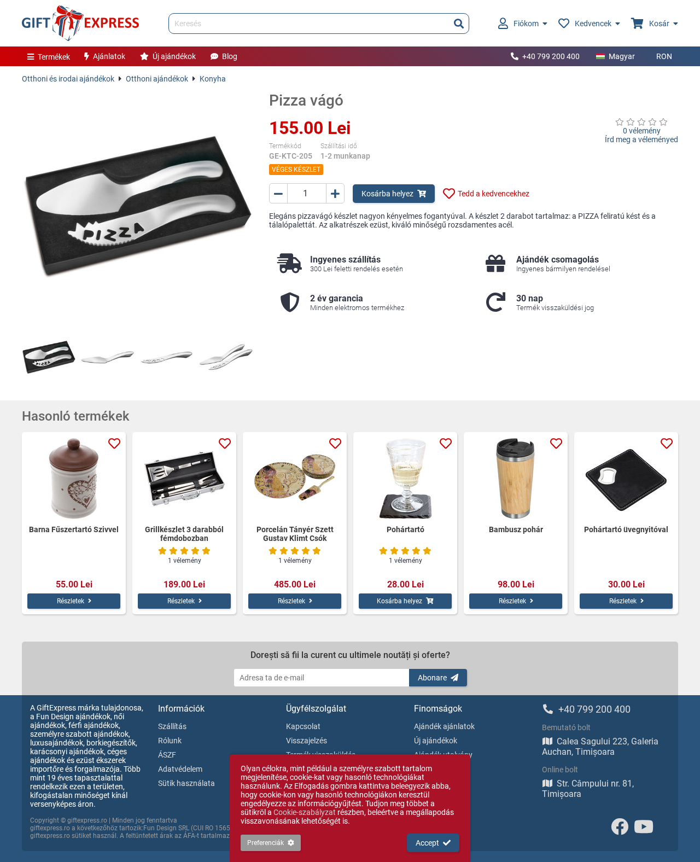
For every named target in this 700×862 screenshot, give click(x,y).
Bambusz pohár (516, 529)
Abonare (432, 677)
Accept (427, 842)
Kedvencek (593, 23)
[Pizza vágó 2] (108, 357)
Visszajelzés (306, 740)
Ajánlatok (109, 56)
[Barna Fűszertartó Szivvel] (73, 479)
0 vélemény (642, 130)
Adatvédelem (180, 769)
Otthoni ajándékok (157, 78)
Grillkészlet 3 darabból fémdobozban (184, 534)
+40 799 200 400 (551, 56)
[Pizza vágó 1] (48, 357)
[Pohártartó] (405, 479)
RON (664, 56)
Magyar (622, 56)
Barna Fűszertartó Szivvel (74, 529)
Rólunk (170, 740)
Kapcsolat (303, 726)
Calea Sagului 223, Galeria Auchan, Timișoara (600, 746)
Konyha (213, 78)
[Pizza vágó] (137, 206)
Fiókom (526, 23)
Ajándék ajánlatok (444, 726)
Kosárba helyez (387, 193)
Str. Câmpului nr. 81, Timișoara (588, 788)
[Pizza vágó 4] (226, 357)
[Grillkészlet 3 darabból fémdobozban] (184, 479)
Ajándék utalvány (443, 754)
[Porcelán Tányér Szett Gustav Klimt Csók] (294, 479)
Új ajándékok (174, 56)
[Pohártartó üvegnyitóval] (626, 479)
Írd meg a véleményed (641, 139)
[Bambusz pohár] (515, 479)
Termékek (54, 57)
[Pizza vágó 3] (167, 357)
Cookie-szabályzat (304, 812)
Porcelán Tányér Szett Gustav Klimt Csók (295, 534)
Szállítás (172, 726)
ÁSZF (167, 754)
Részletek (70, 601)
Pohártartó (405, 529)
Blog (229, 56)
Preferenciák (265, 843)
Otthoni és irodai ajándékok (68, 78)
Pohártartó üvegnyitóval (626, 529)
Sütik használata (186, 783)
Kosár (659, 23)
